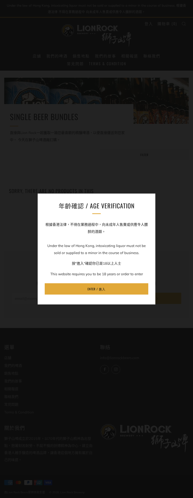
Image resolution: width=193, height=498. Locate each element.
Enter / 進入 (96, 289)
